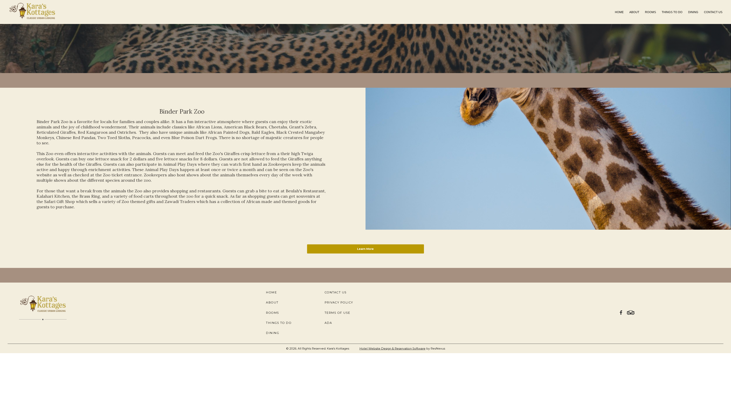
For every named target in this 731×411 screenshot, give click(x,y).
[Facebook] (621, 312)
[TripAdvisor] (630, 312)
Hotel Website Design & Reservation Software (392, 348)
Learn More (365, 249)
